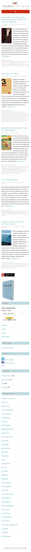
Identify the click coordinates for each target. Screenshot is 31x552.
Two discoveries (10, 180)
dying (11, 166)
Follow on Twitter (8, 359)
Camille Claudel (19, 113)
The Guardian (5, 490)
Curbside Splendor (6, 417)
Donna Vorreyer (21, 114)
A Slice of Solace (6, 379)
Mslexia (3, 459)
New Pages (4, 467)
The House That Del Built (8, 494)
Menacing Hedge (19, 116)
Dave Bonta (14, 114)
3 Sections (13, 112)
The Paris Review (6, 513)
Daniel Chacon (8, 265)
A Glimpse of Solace (6, 375)
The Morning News (6, 498)
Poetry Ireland (5, 471)
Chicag (9, 114)
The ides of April (10, 74)
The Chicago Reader (6, 486)
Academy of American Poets (8, 398)
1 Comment (25, 76)
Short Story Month (18, 212)
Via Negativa (21, 120)
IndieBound (4, 325)
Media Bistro (5, 452)
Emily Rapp (22, 211)
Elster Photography (6, 425)
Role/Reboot (9, 212)
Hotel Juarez (25, 265)
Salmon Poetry (5, 479)
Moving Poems (5, 456)
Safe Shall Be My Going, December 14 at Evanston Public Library (14, 20)
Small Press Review (6, 482)
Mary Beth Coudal (6, 448)
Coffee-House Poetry (7, 413)
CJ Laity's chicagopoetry (7, 410)
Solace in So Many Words (8, 65)
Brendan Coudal (5, 406)
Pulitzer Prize (21, 117)
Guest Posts (13, 165)
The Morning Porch (6, 501)
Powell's (3, 333)
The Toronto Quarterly (7, 517)
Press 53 (15, 64)
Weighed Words (19, 65)
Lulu (11, 266)
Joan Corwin (9, 64)
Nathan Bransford (6, 463)
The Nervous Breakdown (8, 505)
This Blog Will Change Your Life (9, 524)
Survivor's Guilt (19, 213)
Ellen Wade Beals (18, 166)
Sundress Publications (11, 120)
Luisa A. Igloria (5, 444)
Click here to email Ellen (7, 348)
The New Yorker (5, 509)
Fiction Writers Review (7, 436)
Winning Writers (19, 121)
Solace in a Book (15, 4)
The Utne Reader (6, 521)
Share (3, 365)
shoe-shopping (18, 169)
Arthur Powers (11, 113)
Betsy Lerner (5, 402)
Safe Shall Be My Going (23, 64)
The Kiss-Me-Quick (19, 170)
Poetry (11, 117)
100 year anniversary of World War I (19, 61)
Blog (11, 60)
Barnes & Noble (5, 336)
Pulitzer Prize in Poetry (8, 118)
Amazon (4, 329)
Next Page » (11, 274)
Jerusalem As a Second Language (10, 167)
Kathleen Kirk (11, 116)
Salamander (10, 169)
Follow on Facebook (9, 363)
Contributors (22, 263)
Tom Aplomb (5, 528)
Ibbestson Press (6, 266)
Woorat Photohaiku (6, 536)
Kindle (26, 211)
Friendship (25, 166)
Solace (16, 118)
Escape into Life (5, 433)
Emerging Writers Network (8, 429)
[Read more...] (7, 56)
